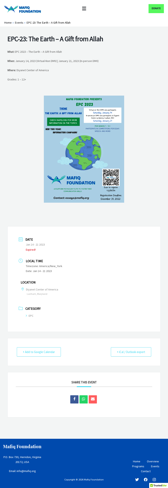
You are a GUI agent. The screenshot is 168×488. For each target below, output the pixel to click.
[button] (84, 8)
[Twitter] (137, 479)
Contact (146, 471)
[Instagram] (154, 479)
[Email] (93, 399)
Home (136, 461)
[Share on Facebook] (74, 399)
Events (155, 466)
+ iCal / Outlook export (131, 352)
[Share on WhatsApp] (83, 399)
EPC (31, 316)
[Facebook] (146, 479)
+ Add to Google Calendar (39, 352)
